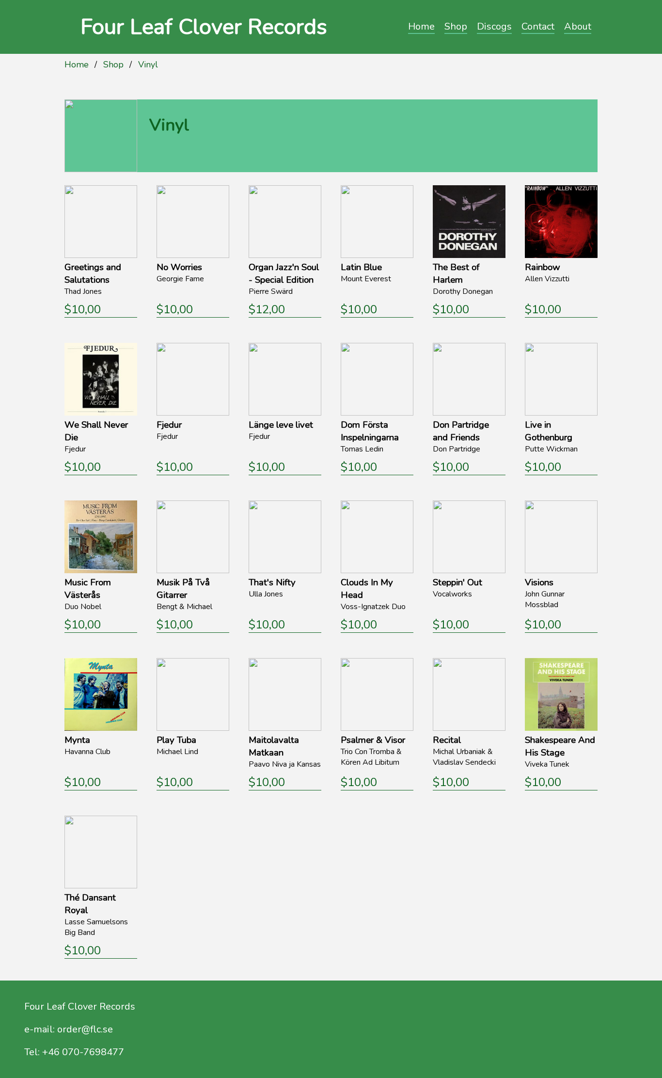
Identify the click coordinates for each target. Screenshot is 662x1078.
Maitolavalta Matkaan (274, 746)
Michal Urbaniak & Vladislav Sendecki (464, 757)
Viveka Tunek (547, 764)
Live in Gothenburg (548, 431)
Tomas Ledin (362, 449)
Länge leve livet (281, 424)
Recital (447, 740)
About (577, 26)
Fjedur (75, 449)
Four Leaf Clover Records (203, 27)
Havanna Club (87, 751)
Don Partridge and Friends (461, 431)
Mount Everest (366, 279)
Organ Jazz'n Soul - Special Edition (284, 273)
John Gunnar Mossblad (545, 599)
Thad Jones (83, 291)
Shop (455, 26)
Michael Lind (177, 751)
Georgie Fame (180, 279)
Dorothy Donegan (463, 291)
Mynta (77, 740)
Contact (537, 26)
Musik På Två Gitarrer (183, 588)
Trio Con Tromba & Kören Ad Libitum (371, 757)
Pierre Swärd (271, 291)
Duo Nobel (82, 606)
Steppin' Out (457, 582)
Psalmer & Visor (373, 740)
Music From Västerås (87, 588)
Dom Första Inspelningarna (370, 431)
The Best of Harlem (456, 273)
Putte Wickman (551, 449)
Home (421, 26)
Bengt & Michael (184, 606)
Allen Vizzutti (547, 279)
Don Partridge (456, 449)
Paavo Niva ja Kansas (285, 764)
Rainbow (542, 267)
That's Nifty (272, 582)
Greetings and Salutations (92, 273)
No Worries (179, 267)
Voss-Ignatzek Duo (373, 606)
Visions (539, 582)
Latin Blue (361, 267)
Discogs (494, 26)
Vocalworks (452, 594)
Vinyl (148, 64)
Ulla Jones (266, 594)
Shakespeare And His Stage (560, 746)
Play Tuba (176, 740)
